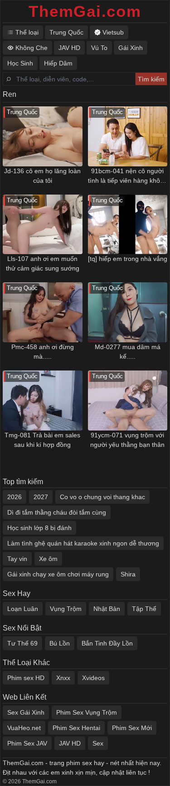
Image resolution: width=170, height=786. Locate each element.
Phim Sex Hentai (76, 727)
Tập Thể (144, 608)
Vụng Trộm (66, 608)
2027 (41, 497)
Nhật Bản (106, 608)
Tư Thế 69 (22, 643)
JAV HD (70, 743)
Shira (128, 574)
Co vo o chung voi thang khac (102, 497)
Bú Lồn (59, 643)
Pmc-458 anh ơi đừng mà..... (42, 351)
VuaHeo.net (24, 727)
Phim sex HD (25, 677)
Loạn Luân (22, 608)
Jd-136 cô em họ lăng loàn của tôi (42, 175)
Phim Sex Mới (132, 727)
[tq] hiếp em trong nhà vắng (127, 258)
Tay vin (17, 558)
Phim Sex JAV (27, 743)
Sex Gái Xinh (25, 712)
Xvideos (93, 677)
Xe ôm (48, 558)
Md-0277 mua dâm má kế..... (127, 351)
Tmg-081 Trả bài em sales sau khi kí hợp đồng (42, 439)
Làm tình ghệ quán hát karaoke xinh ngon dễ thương (83, 543)
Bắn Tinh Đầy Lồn (107, 643)
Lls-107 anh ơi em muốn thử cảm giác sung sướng (42, 263)
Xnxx (63, 677)
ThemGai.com (85, 11)
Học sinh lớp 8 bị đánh (39, 527)
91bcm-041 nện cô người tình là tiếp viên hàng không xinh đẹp (127, 176)
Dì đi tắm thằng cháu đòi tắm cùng (56, 512)
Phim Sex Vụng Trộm (86, 712)
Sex (97, 743)
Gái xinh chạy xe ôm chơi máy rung (58, 574)
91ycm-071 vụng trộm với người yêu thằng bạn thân (127, 439)
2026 (14, 497)
